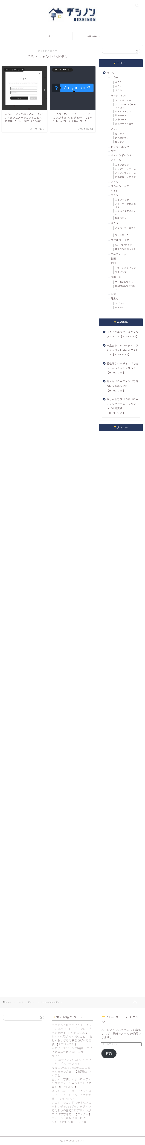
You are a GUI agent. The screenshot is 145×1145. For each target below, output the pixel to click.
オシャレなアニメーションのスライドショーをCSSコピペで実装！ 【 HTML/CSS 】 (71, 1095)
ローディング (119, 254)
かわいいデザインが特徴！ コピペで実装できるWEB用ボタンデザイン (72, 1052)
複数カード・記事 (124, 123)
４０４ (118, 86)
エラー (115, 77)
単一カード (121, 115)
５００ (118, 90)
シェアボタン (122, 199)
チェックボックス (121, 155)
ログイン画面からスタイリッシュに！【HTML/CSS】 (123, 334)
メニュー (116, 223)
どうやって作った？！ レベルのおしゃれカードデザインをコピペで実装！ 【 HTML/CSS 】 (72, 1029)
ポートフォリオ (123, 111)
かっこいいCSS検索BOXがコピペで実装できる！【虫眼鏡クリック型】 (71, 1071)
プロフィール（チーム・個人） (125, 106)
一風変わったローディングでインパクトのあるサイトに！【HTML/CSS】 (122, 350)
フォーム (116, 159)
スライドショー (123, 100)
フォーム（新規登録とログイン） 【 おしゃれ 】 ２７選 (70, 1120)
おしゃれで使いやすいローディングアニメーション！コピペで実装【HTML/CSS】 (122, 406)
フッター (116, 182)
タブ (113, 151)
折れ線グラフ (122, 137)
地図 (113, 262)
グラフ (115, 128)
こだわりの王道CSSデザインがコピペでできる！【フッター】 (71, 1112)
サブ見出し (121, 303)
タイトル (119, 307)
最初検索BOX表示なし (125, 288)
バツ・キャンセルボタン (125, 205)
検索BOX (116, 277)
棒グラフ (119, 141)
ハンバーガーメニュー (125, 229)
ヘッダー (116, 190)
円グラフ (119, 133)
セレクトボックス (121, 147)
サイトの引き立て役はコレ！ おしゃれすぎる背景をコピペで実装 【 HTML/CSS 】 (72, 1040)
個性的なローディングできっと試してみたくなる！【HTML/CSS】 (122, 368)
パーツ (51, 36)
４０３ (118, 82)
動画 (113, 258)
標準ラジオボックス (125, 249)
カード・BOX (118, 95)
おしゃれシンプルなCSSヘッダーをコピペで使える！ (71, 1062)
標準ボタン (121, 217)
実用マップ (121, 271)
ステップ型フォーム (125, 172)
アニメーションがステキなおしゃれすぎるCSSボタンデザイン (71, 1104)
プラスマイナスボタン (125, 212)
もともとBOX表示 (124, 282)
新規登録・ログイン (125, 176)
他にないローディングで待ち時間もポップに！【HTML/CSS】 (122, 386)
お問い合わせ (94, 36)
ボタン (115, 195)
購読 (109, 1053)
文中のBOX (120, 119)
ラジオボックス (120, 240)
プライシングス (120, 186)
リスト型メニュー (124, 235)
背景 (113, 294)
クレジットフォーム (125, 168)
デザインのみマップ (125, 267)
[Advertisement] (121, 450)
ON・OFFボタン (123, 245)
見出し (115, 298)
